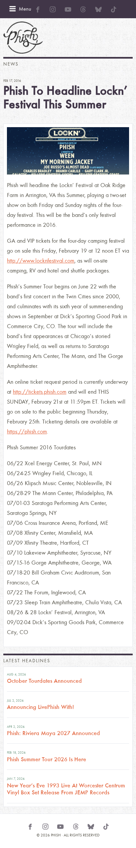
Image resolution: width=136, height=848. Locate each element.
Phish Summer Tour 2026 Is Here (46, 759)
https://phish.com (27, 431)
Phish (23, 38)
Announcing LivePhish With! (40, 707)
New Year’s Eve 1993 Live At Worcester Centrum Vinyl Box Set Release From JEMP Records (66, 789)
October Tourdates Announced (44, 680)
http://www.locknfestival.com (40, 260)
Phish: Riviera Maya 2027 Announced (53, 733)
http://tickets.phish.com (39, 391)
